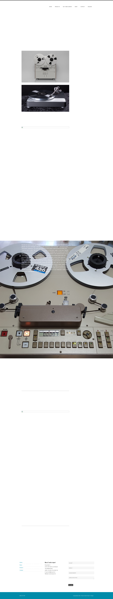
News (21, 565)
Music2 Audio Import (85, 595)
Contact (21, 570)
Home (21, 562)
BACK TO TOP (22, 595)
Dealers (21, 567)
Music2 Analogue (29, 4)
